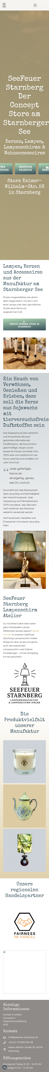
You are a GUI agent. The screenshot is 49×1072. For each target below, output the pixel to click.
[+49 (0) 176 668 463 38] (5, 1042)
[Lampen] (24, 850)
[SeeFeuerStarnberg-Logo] (4, 5)
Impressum (9, 1018)
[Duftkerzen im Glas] (24, 761)
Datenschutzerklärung (15, 1022)
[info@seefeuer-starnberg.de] (5, 1037)
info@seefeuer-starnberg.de (23, 1038)
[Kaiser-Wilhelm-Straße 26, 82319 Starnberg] (5, 1049)
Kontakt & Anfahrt (12, 1015)
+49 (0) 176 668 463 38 (20, 1043)
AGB (5, 1025)
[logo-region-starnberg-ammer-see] (24, 972)
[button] (35, 5)
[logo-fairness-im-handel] (24, 925)
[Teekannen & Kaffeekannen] (24, 806)
